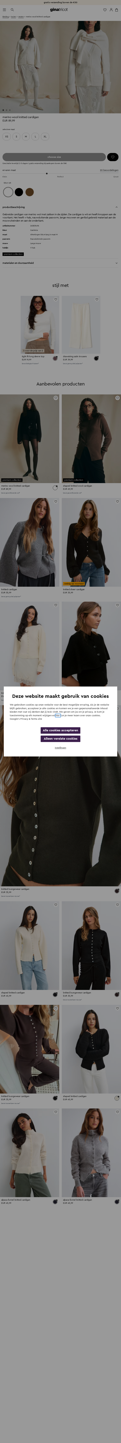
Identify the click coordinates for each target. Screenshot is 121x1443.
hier (58, 715)
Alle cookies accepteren (60, 730)
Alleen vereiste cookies (60, 738)
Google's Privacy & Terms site (26, 719)
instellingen (60, 748)
